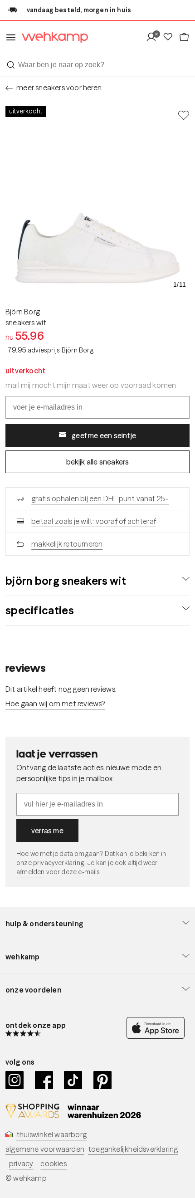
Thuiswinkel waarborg (51, 1134)
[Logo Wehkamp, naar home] (52, 37)
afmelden (30, 872)
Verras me (47, 830)
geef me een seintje (104, 435)
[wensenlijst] (170, 37)
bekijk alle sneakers (97, 461)
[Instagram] (14, 1080)
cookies (53, 1163)
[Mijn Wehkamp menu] (154, 37)
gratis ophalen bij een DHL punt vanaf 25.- (100, 498)
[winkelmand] (184, 37)
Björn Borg (22, 311)
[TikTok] (73, 1080)
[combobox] (97, 64)
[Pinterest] (102, 1080)
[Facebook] (44, 1080)
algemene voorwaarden (44, 1149)
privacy (21, 1163)
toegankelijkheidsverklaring (133, 1149)
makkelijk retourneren (66, 543)
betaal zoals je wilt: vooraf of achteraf (93, 521)
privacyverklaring (58, 863)
